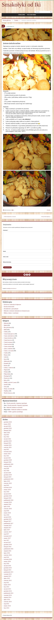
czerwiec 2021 (8, 447)
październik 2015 (8, 572)
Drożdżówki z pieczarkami (11, 308)
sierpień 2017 (7, 527)
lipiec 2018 (7, 506)
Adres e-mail (5, 256)
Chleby (6, 331)
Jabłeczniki (7, 361)
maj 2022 (6, 434)
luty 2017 (6, 540)
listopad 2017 (7, 521)
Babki (5, 325)
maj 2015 (6, 582)
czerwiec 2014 (8, 601)
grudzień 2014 (8, 591)
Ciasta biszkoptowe (9, 334)
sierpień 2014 (7, 597)
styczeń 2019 (7, 494)
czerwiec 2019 (8, 483)
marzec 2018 (7, 513)
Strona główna (21, 15)
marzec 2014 (7, 606)
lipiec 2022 (7, 432)
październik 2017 (8, 523)
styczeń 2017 (7, 542)
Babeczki (6, 323)
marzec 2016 (7, 561)
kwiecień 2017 (8, 536)
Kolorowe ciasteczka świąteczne (12, 304)
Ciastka (16, 20)
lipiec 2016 (7, 553)
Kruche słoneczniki (9, 306)
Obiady (6, 372)
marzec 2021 (7, 453)
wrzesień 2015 (8, 574)
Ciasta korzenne (8, 342)
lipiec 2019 (7, 481)
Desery (6, 355)
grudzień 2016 (8, 544)
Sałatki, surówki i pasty (10, 382)
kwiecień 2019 (8, 487)
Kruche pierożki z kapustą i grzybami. (17, 403)
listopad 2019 (7, 477)
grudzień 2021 (8, 441)
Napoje (6, 369)
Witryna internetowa (7, 262)
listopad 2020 (7, 462)
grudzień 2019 (8, 475)
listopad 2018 (7, 498)
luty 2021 (6, 456)
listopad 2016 (7, 546)
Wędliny (6, 391)
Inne (5, 359)
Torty (5, 386)
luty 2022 (6, 436)
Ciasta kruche (7, 344)
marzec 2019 (7, 489)
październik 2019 (8, 479)
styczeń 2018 (7, 517)
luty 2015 (6, 587)
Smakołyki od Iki (21, 4)
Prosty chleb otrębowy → (46, 216)
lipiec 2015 (7, 578)
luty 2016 (6, 563)
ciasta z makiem (8, 348)
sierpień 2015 (7, 576)
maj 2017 (6, 534)
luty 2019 (6, 491)
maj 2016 (6, 557)
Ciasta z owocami (8, 350)
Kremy (6, 365)
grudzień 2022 (8, 428)
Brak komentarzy (7, 210)
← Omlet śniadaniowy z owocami (9, 216)
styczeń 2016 (7, 565)
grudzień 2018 (8, 496)
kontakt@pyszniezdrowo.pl (11, 288)
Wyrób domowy (8, 393)
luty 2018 (6, 515)
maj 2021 (6, 449)
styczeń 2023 (7, 426)
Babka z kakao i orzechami (11, 313)
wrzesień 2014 (8, 595)
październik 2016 (8, 548)
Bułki (5, 329)
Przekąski (6, 376)
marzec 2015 (7, 584)
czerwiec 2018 (8, 508)
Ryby (5, 380)
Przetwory (6, 378)
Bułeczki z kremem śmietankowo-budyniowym (16, 311)
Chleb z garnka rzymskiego (15, 411)
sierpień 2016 (7, 551)
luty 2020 (6, 470)
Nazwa (4, 251)
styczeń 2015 (7, 589)
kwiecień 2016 (8, 559)
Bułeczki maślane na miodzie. (15, 407)
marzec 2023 (7, 424)
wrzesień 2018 (8, 502)
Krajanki (6, 363)
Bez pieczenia (7, 327)
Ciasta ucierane (8, 346)
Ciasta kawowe (8, 340)
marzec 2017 (7, 538)
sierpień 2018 (7, 504)
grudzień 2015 (8, 568)
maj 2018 (6, 510)
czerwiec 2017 (8, 532)
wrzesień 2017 (8, 525)
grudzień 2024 (8, 422)
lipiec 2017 (7, 529)
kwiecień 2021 (8, 451)
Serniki (6, 384)
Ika (13, 210)
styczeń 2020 (7, 472)
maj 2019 (6, 485)
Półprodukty (7, 374)
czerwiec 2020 (8, 466)
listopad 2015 (7, 570)
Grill (5, 357)
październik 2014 (8, 593)
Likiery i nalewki (8, 367)
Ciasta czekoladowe (9, 336)
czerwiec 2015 (8, 580)
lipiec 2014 (7, 599)
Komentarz (5, 230)
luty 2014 (6, 608)
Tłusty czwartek (8, 388)
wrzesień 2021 (8, 445)
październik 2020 (8, 464)
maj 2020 (6, 468)
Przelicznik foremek (31, 15)
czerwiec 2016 (8, 555)
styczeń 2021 (7, 458)
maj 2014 (6, 603)
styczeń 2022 (7, 439)
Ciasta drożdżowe (8, 338)
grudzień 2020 (8, 460)
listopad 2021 (7, 443)
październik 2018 (8, 500)
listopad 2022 (7, 430)
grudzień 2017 (8, 519)
